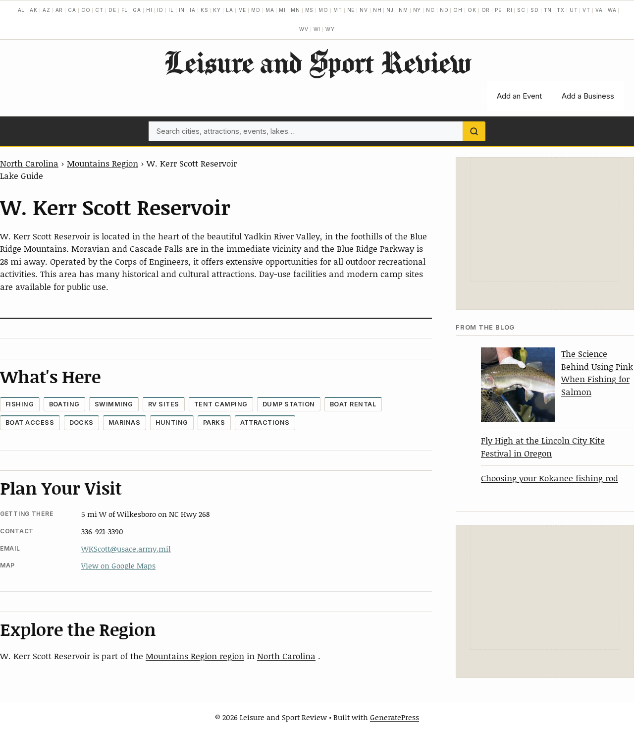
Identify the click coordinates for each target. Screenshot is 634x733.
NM (403, 10)
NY (417, 10)
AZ (47, 10)
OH (458, 10)
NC (430, 10)
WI (317, 29)
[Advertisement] (545, 220)
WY (330, 29)
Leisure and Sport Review (317, 62)
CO (86, 10)
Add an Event (519, 96)
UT (574, 10)
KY (217, 10)
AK (34, 10)
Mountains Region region (195, 656)
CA (72, 10)
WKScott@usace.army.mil (126, 548)
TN (548, 10)
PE (498, 10)
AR (59, 10)
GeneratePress (394, 717)
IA (193, 10)
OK (472, 10)
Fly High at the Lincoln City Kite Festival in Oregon (543, 446)
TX (561, 10)
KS (205, 10)
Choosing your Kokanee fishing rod (549, 478)
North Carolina (29, 163)
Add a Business (588, 96)
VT (586, 10)
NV (364, 10)
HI (149, 10)
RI (510, 10)
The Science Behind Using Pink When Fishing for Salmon (597, 372)
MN (295, 10)
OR (485, 10)
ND (444, 10)
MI (282, 10)
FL (124, 10)
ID (160, 10)
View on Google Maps (118, 565)
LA (229, 10)
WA (612, 10)
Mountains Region (102, 163)
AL (21, 10)
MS (309, 10)
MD (256, 10)
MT (337, 10)
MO (323, 10)
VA (599, 10)
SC (521, 10)
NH (377, 10)
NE (351, 10)
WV (304, 29)
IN (182, 10)
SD (534, 10)
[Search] (474, 131)
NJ (390, 10)
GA (137, 10)
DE (112, 10)
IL (171, 10)
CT (99, 10)
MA (269, 10)
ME (242, 10)
